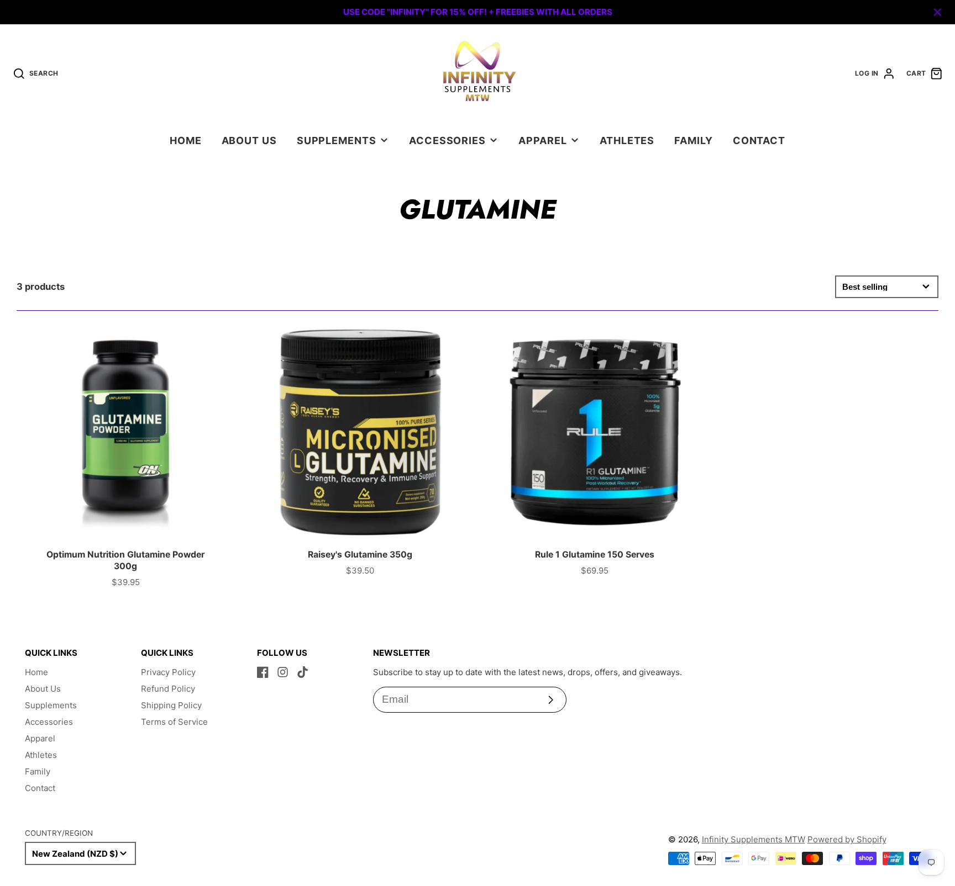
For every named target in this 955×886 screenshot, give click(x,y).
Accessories (447, 140)
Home (186, 140)
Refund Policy (168, 688)
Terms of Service (174, 722)
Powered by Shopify (846, 839)
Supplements (336, 140)
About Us (249, 140)
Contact (759, 140)
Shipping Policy (171, 705)
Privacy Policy (168, 672)
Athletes (627, 140)
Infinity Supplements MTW (753, 839)
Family (693, 140)
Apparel (542, 140)
